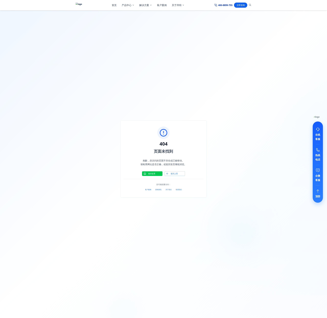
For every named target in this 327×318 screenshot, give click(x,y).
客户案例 (162, 5)
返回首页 (151, 173)
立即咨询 (241, 5)
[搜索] (250, 5)
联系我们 (179, 189)
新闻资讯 (158, 189)
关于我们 (169, 189)
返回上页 (174, 173)
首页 (114, 5)
